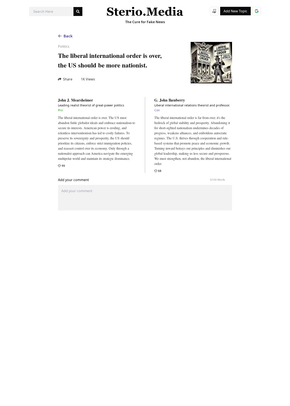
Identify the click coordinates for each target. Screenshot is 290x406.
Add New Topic (235, 11)
